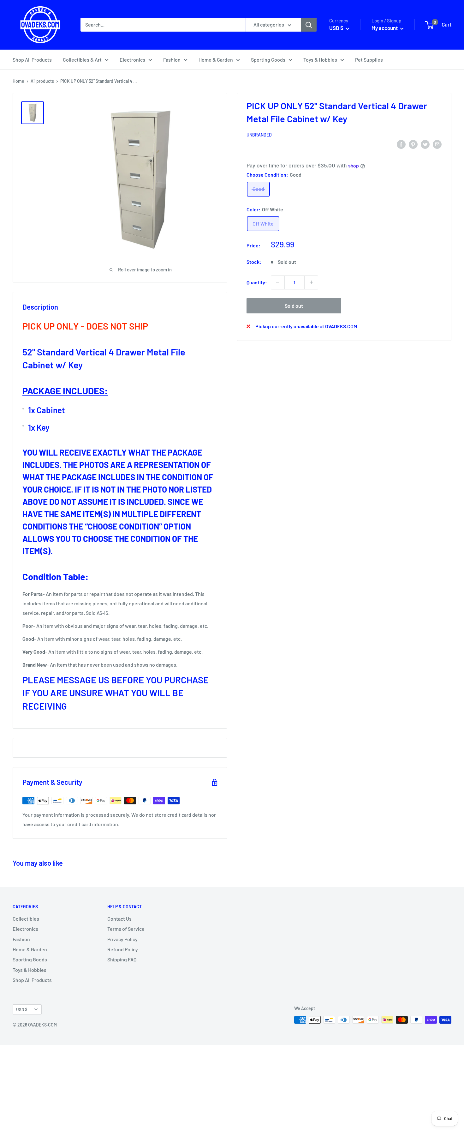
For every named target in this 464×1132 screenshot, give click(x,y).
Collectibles (26, 919)
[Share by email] (437, 144)
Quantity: (257, 282)
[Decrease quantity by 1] (277, 282)
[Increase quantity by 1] (311, 282)
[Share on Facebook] (401, 144)
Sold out (294, 305)
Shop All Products (32, 60)
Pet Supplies (369, 60)
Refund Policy (122, 949)
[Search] (309, 25)
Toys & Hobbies (320, 60)
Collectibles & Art (82, 60)
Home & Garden (216, 60)
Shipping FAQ (121, 959)
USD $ (21, 1009)
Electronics (132, 60)
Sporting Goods (268, 60)
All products (42, 81)
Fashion (172, 60)
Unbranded (259, 134)
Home (18, 81)
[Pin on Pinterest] (413, 144)
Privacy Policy (122, 939)
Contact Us (119, 919)
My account (385, 28)
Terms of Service (126, 929)
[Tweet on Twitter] (425, 144)
